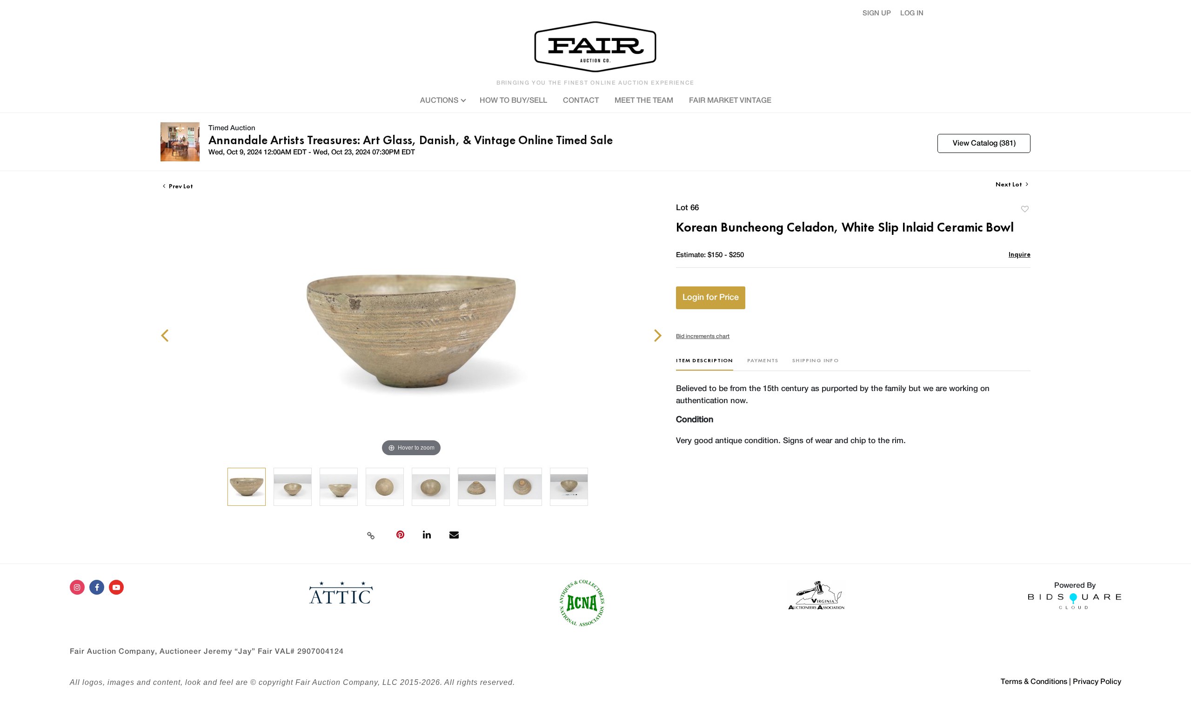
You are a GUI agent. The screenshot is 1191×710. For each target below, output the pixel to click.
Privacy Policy (1097, 681)
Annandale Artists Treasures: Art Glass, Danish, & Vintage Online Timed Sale (410, 140)
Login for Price (710, 297)
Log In (911, 13)
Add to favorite (1024, 209)
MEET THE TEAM (644, 100)
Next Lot (1010, 184)
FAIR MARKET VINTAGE (730, 100)
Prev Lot (180, 186)
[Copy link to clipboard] (370, 534)
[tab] (704, 364)
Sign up (877, 13)
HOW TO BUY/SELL (513, 100)
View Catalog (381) (984, 143)
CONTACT (581, 100)
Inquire (1019, 254)
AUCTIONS (440, 100)
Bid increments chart (702, 336)
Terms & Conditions (1034, 681)
